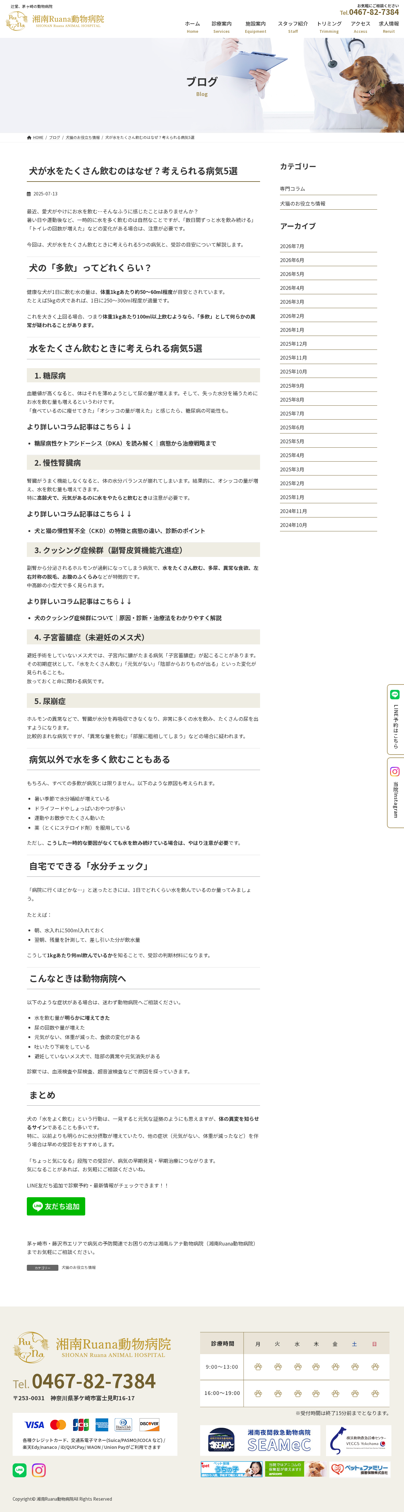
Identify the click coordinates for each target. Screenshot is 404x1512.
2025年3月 (292, 469)
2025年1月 (292, 497)
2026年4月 (292, 287)
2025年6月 (292, 427)
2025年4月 (292, 455)
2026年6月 (292, 260)
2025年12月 (293, 343)
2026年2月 (292, 315)
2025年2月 (292, 483)
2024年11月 (293, 511)
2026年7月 (292, 245)
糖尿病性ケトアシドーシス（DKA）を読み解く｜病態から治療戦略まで (125, 443)
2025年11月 (293, 357)
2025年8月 (292, 399)
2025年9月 (292, 385)
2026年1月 (292, 329)
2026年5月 (292, 274)
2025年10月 (293, 371)
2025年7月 (292, 413)
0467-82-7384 (374, 11)
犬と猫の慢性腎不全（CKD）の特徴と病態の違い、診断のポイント (119, 530)
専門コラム (292, 188)
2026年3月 (292, 301)
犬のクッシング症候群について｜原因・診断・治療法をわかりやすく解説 (128, 617)
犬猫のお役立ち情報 (79, 1267)
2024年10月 (293, 525)
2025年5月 (292, 441)
